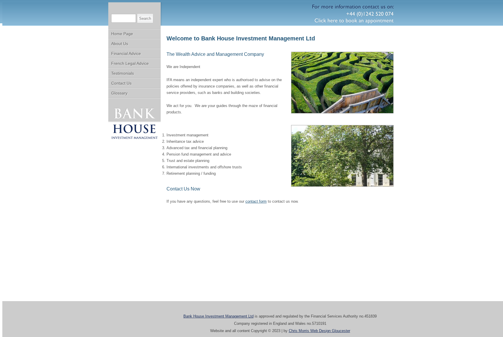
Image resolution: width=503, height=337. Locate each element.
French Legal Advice (130, 63)
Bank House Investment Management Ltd (218, 316)
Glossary (119, 93)
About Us (119, 43)
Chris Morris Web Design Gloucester (319, 331)
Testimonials (122, 73)
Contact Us (121, 83)
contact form (256, 201)
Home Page (122, 33)
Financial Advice (126, 53)
